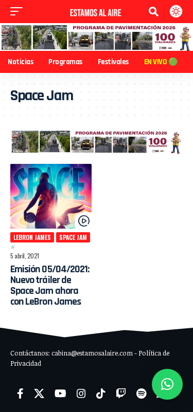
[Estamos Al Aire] (96, 11)
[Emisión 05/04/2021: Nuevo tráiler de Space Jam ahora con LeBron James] (51, 196)
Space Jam (73, 237)
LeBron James (32, 237)
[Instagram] (81, 393)
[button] (19, 11)
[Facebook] (20, 393)
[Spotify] (141, 393)
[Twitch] (121, 393)
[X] (39, 393)
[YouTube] (60, 393)
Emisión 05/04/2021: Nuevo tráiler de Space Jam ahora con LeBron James (49, 285)
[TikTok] (101, 393)
